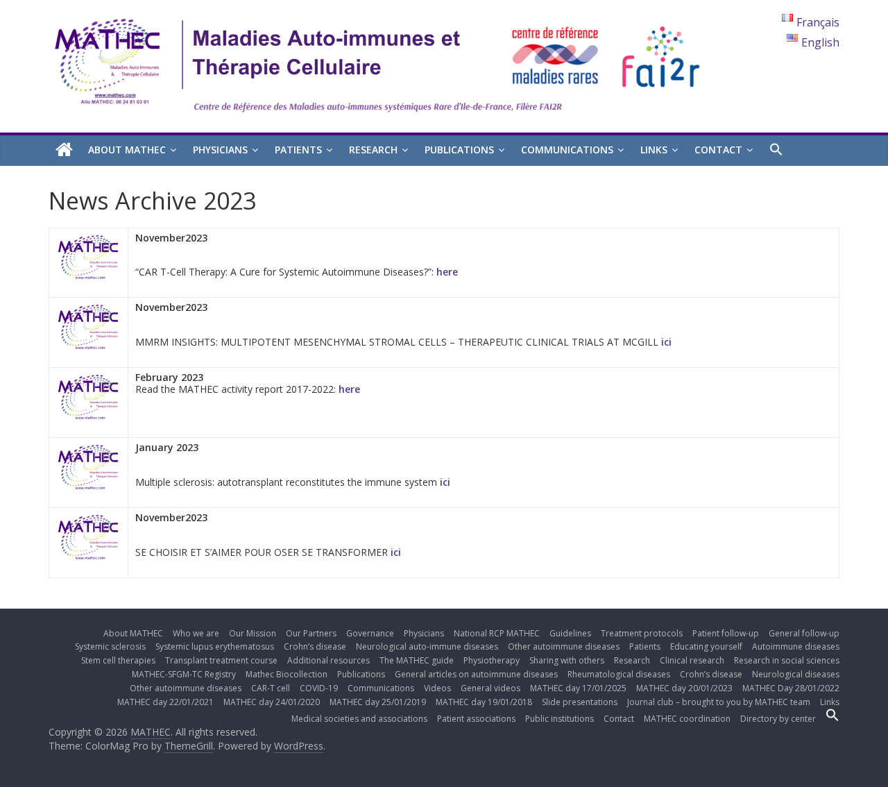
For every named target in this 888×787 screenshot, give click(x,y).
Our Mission (252, 633)
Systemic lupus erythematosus (214, 646)
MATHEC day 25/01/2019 (378, 702)
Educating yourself (706, 646)
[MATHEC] (64, 150)
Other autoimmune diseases (564, 646)
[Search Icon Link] (776, 149)
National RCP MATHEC (497, 633)
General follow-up (804, 633)
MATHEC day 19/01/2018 (484, 702)
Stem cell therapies (118, 660)
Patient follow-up (725, 633)
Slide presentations (579, 702)
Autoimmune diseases (795, 646)
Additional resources (328, 660)
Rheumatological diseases (618, 674)
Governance (370, 633)
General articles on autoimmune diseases (476, 674)
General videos (490, 688)
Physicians (220, 149)
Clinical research (692, 660)
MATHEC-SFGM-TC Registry (184, 674)
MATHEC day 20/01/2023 (684, 688)
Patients (298, 149)
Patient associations (476, 719)
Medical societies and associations (359, 719)
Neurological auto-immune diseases (427, 646)
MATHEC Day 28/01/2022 (790, 688)
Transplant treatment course (221, 660)
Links (653, 149)
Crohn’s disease (315, 646)
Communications (567, 149)
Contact (718, 149)
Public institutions (559, 719)
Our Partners (311, 633)
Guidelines (570, 633)
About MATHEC (127, 149)
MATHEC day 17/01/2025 (578, 688)
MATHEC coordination (687, 719)
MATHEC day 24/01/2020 (271, 702)
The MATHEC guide (416, 660)
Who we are (196, 633)
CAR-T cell (270, 688)
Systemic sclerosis (110, 646)
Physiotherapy (491, 660)
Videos (437, 688)
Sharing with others (566, 660)
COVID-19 (319, 688)
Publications (459, 149)
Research (373, 149)
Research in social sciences (786, 660)
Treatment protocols (642, 633)
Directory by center (778, 719)
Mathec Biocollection (286, 674)
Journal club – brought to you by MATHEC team (718, 702)
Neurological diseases (795, 674)
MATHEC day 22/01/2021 (165, 702)
